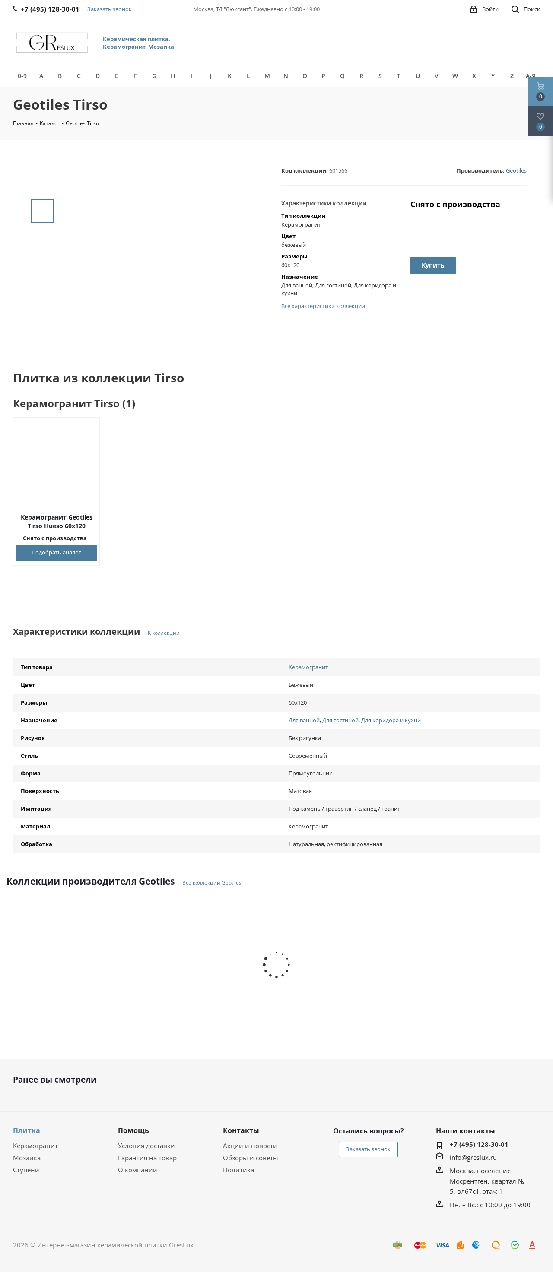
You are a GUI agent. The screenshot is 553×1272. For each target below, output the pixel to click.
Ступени (26, 1169)
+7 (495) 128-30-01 (479, 1144)
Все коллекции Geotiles (212, 883)
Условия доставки (146, 1145)
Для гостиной (340, 720)
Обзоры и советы (250, 1157)
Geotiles (516, 170)
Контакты (241, 1130)
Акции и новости (250, 1145)
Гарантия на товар (147, 1157)
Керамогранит (308, 667)
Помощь (133, 1130)
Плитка (26, 1130)
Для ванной (304, 720)
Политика (238, 1169)
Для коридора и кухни (391, 720)
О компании (137, 1169)
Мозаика (27, 1157)
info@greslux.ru (473, 1157)
